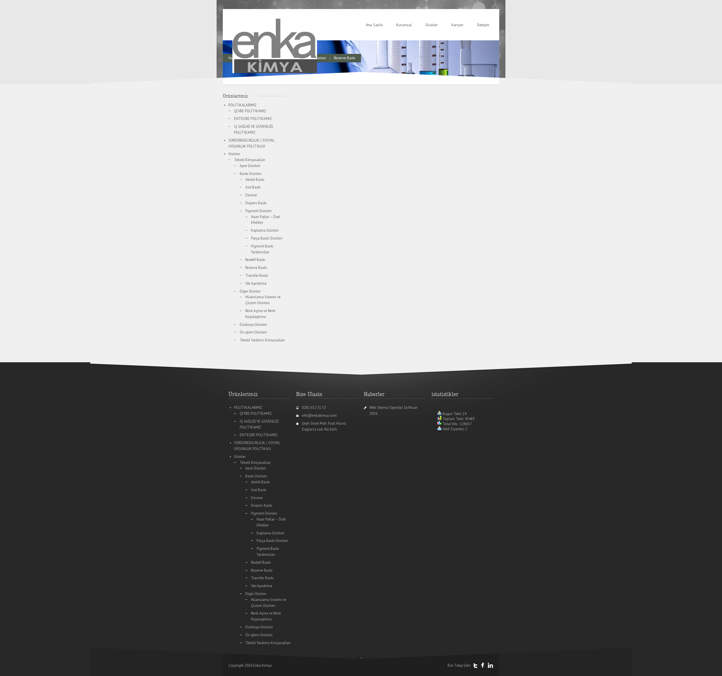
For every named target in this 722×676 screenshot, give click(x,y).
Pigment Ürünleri (258, 210)
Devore (251, 195)
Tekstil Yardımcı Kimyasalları (262, 340)
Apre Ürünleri (250, 165)
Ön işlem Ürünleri (253, 332)
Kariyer (458, 24)
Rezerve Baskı (256, 267)
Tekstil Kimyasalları (249, 159)
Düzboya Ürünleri (253, 324)
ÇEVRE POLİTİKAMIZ (250, 111)
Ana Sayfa (374, 24)
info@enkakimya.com (319, 415)
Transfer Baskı (256, 275)
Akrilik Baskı (254, 179)
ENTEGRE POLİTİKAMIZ (253, 118)
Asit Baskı (253, 187)
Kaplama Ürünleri (265, 230)
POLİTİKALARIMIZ (242, 105)
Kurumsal (404, 24)
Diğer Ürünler (250, 291)
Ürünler (431, 24)
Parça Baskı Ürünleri (266, 238)
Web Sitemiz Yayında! (386, 407)
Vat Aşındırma (256, 283)
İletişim (483, 24)
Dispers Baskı (256, 203)
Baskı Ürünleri (250, 173)
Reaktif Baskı (255, 259)
